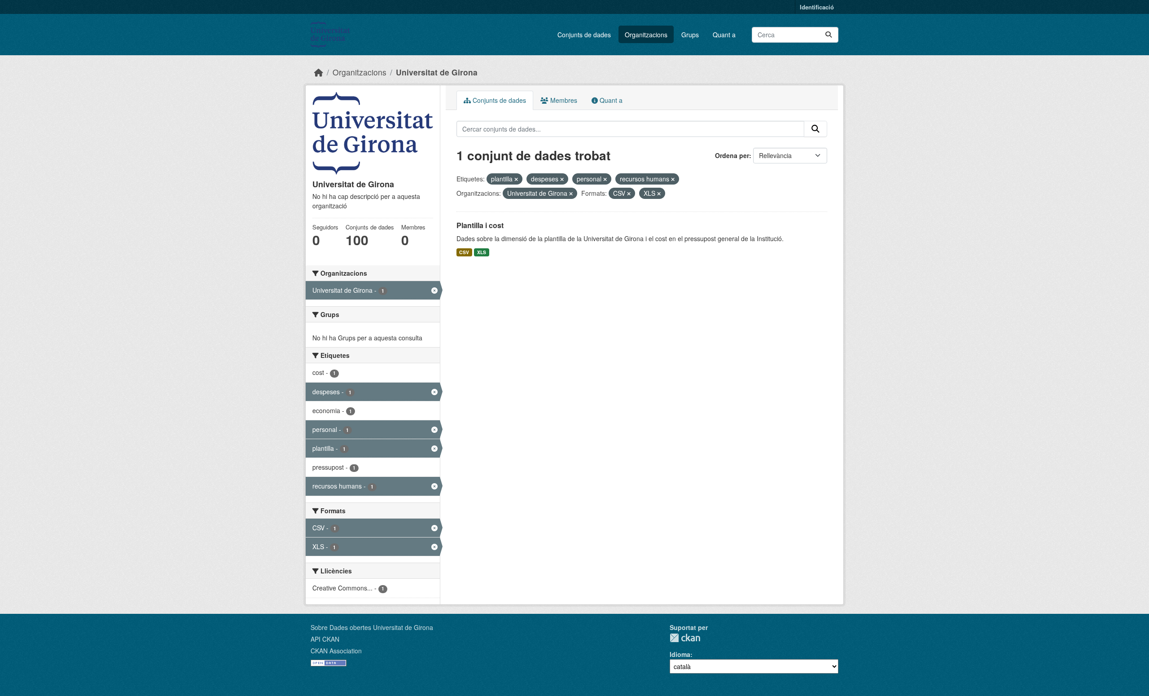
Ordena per (732, 155)
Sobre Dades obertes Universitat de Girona (372, 627)
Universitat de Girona (437, 72)
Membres (562, 100)
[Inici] (318, 72)
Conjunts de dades (584, 34)
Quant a (724, 34)
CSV (464, 252)
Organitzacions (646, 34)
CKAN (685, 638)
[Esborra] (516, 179)
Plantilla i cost (480, 225)
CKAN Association (336, 650)
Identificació (817, 7)
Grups (690, 34)
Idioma (680, 654)
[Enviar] (829, 35)
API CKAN (325, 638)
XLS (481, 252)
